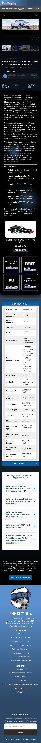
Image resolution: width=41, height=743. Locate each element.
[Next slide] (37, 41)
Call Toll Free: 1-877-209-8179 (21, 619)
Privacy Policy (20, 680)
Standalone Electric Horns (20, 645)
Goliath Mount (29, 211)
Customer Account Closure (20, 673)
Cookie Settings (20, 688)
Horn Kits (20, 634)
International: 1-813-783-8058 (22, 621)
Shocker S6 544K (10, 211)
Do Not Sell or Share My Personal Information (20, 684)
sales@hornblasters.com (21, 626)
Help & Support (20, 669)
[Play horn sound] (5, 76)
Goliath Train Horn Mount (20, 661)
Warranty (20, 692)
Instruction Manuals (20, 653)
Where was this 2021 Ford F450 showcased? (20, 526)
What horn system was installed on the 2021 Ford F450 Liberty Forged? (20, 488)
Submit (20, 732)
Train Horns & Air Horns (20, 637)
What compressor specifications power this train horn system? (20, 514)
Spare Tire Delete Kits (20, 657)
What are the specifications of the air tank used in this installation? (20, 501)
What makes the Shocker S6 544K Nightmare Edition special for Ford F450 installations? (20, 539)
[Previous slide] (32, 41)
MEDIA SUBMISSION (20, 578)
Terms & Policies (20, 677)
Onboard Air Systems (20, 649)
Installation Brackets (20, 641)
